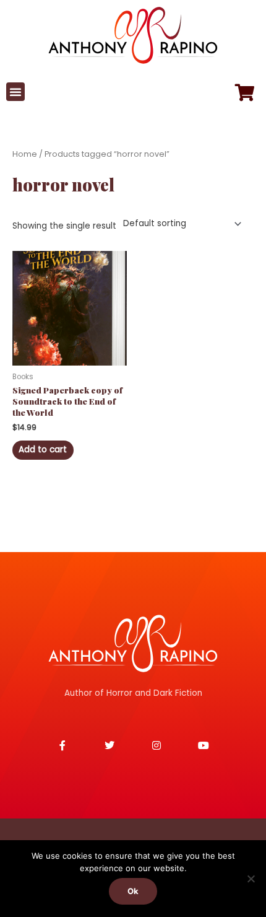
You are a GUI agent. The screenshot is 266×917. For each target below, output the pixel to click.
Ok (133, 891)
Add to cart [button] (43, 449)
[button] (15, 91)
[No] (250, 878)
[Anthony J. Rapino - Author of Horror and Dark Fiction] (133, 643)
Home (24, 154)
